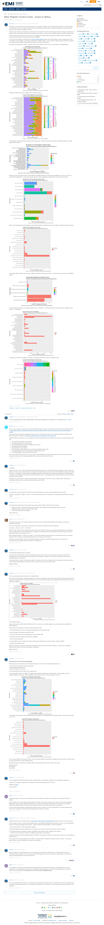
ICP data (86, 38)
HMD (87, 58)
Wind (85, 55)
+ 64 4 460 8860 (36, 920)
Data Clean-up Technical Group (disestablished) (42, 821)
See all (95, 67)
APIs (99, 1)
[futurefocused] (55, 907)
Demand (80, 48)
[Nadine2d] (50, 907)
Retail (79, 21)
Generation (81, 36)
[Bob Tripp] (61, 907)
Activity (23, 9)
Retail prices (82, 60)
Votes (72, 414)
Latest (5, 9)
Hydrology (88, 48)
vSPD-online (91, 50)
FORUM (93, 1)
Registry (18, 408)
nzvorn (80, 78)
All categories (81, 18)
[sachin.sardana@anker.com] (59, 907)
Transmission (82, 53)
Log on (81, 1)
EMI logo (13, 4)
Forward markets (82, 24)
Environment (81, 26)
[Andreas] (57, 907)
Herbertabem (82, 80)
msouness (11, 23)
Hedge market (82, 50)
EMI (87, 1)
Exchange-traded (92, 60)
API (87, 34)
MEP (34, 408)
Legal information (62, 920)
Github (69, 419)
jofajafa (10, 795)
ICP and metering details (37, 39)
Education (81, 41)
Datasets (89, 36)
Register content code (26, 408)
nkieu (80, 76)
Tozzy (80, 81)
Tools (93, 38)
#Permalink (11, 405)
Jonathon (11, 426)
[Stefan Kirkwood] (42, 907)
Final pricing (93, 34)
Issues (18, 9)
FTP (90, 55)
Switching (81, 46)
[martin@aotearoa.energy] (53, 907)
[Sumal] (48, 907)
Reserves (81, 58)
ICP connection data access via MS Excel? (88, 103)
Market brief (91, 53)
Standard (64, 414)
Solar (80, 62)
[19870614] (44, 907)
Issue (96, 36)
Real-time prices (90, 41)
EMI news (12, 9)
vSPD (80, 38)
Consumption (82, 43)
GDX (79, 55)
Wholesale (80, 23)
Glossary (71, 920)
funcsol (10, 519)
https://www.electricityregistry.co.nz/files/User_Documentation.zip (40, 435)
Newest (68, 414)
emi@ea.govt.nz (52, 920)
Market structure (91, 46)
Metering (12, 408)
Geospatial (87, 62)
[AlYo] (46, 907)
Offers (90, 43)
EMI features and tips (83, 20)
